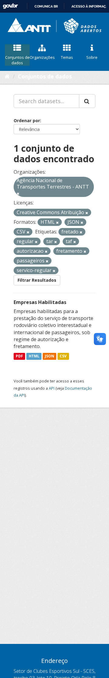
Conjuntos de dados (17, 60)
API (51, 388)
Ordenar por (27, 120)
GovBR (10, 6)
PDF (19, 356)
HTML (34, 356)
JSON (49, 356)
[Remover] (18, 193)
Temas (67, 57)
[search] (87, 101)
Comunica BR (46, 6)
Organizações (42, 57)
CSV (63, 356)
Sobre (91, 57)
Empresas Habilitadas (40, 302)
